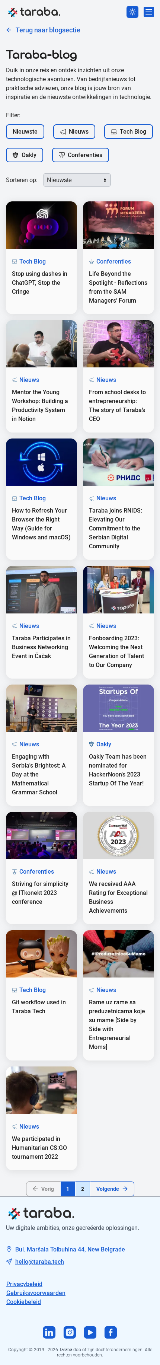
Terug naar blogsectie (48, 30)
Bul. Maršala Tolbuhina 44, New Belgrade (70, 1249)
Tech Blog (133, 131)
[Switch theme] (132, 12)
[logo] (34, 12)
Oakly (29, 155)
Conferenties (85, 155)
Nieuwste (25, 131)
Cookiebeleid (23, 1301)
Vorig (47, 1189)
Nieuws (79, 131)
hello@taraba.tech (39, 1261)
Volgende (107, 1189)
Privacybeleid (24, 1284)
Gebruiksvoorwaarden (35, 1293)
